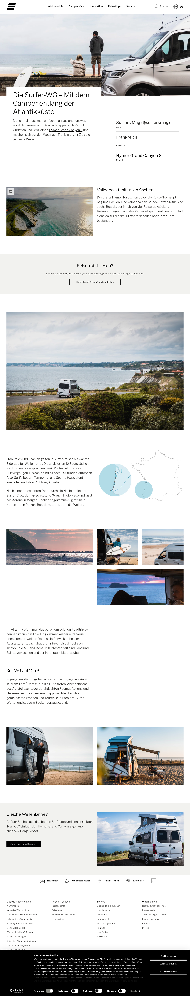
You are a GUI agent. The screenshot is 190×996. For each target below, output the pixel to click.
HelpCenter (102, 932)
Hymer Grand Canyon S (65, 130)
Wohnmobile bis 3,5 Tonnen (19, 932)
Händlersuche (103, 910)
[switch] (74, 991)
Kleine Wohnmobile (15, 928)
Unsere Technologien (16, 936)
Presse (145, 928)
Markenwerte (148, 910)
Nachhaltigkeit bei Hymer (154, 906)
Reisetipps (114, 6)
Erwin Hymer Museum (152, 919)
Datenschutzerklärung (44, 978)
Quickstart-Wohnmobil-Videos (21, 941)
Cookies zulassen (168, 956)
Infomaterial (103, 919)
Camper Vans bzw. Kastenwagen (21, 914)
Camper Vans (77, 6)
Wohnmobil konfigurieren (18, 945)
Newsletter (102, 936)
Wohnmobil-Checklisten (63, 914)
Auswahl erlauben (168, 964)
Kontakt (101, 928)
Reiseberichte (58, 906)
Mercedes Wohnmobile (17, 910)
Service (130, 6)
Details (133, 991)
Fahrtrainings (58, 919)
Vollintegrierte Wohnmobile (19, 923)
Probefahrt (102, 914)
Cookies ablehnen (168, 971)
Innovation (96, 6)
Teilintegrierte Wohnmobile (19, 919)
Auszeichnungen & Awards (155, 914)
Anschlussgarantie (106, 923)
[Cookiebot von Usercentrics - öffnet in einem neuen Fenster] (16, 991)
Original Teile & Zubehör (108, 906)
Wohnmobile (55, 6)
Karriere (146, 923)
